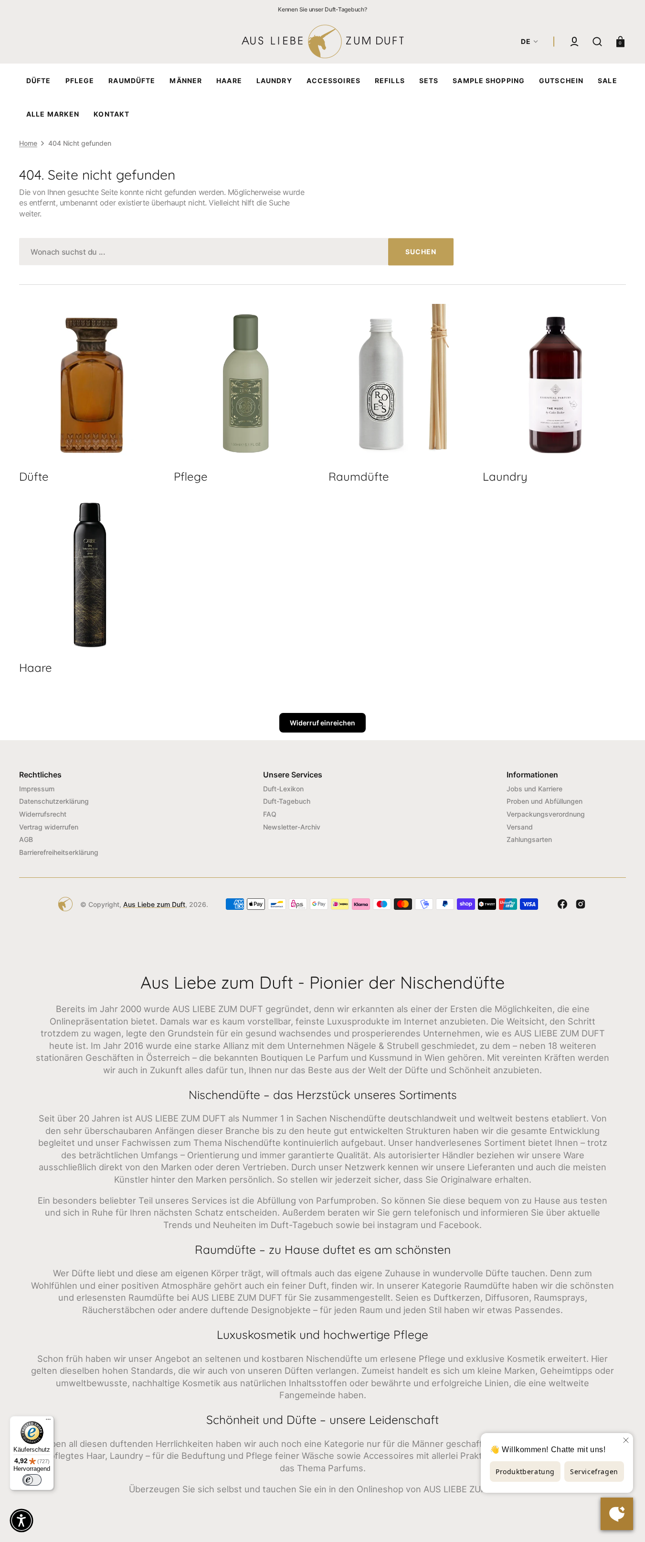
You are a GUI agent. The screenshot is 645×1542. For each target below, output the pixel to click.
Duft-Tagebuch (286, 801)
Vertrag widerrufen (48, 827)
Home (28, 143)
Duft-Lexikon (283, 789)
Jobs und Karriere (534, 789)
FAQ (269, 814)
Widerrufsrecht (42, 814)
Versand (520, 827)
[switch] (32, 1480)
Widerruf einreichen (322, 723)
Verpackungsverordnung (546, 814)
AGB (26, 839)
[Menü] (48, 1421)
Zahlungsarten (529, 839)
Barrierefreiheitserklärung (58, 852)
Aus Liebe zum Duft (154, 904)
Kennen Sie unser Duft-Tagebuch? (322, 9)
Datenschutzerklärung (54, 801)
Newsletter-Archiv (291, 827)
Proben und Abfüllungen (544, 801)
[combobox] (236, 251)
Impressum (36, 789)
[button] (574, 41)
